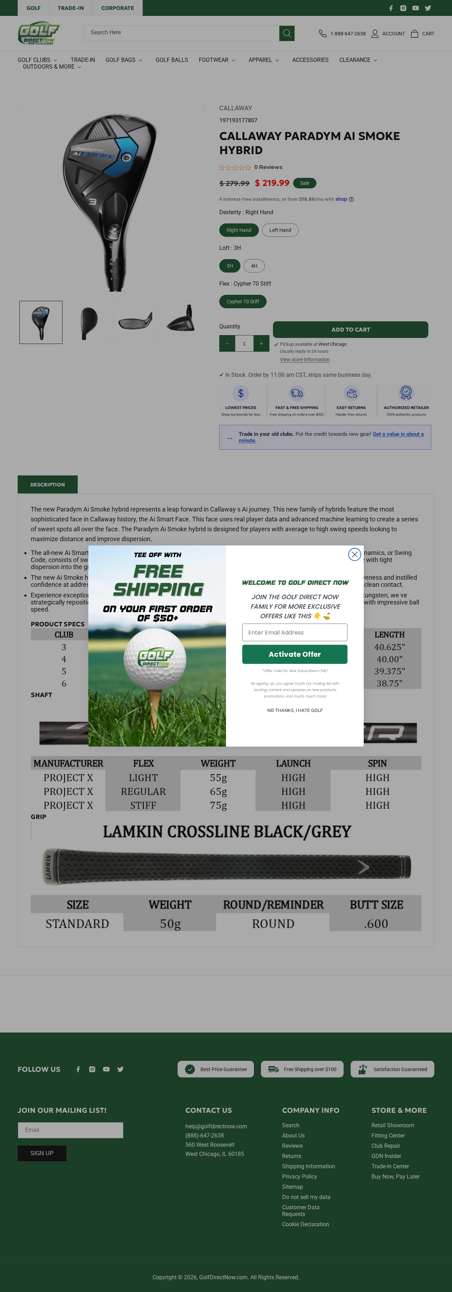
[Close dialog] (355, 554)
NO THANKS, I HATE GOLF (295, 710)
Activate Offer (295, 654)
